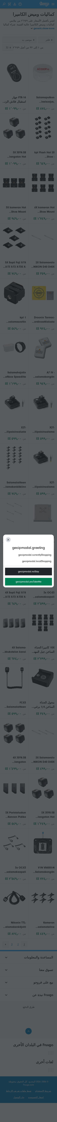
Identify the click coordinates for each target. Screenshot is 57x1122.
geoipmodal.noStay (28, 571)
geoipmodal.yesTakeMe (28, 581)
